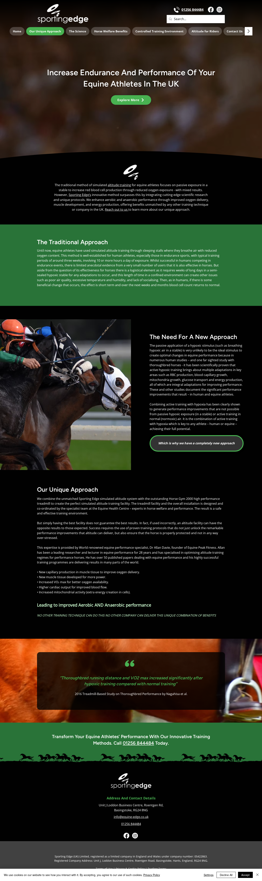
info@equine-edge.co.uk (131, 817)
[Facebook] (211, 9)
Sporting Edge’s (80, 195)
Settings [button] (208, 875)
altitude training (119, 185)
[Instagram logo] (219, 9)
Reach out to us (116, 209)
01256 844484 (138, 743)
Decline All (226, 875)
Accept (245, 875)
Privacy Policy (151, 875)
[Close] (257, 875)
